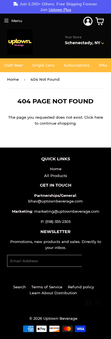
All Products (55, 175)
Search (19, 287)
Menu (16, 20)
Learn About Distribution (53, 293)
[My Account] (87, 21)
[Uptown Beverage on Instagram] (98, 303)
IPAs (103, 65)
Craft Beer (13, 65)
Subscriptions (77, 65)
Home (13, 79)
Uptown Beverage (60, 318)
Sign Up (93, 261)
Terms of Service (46, 287)
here (98, 117)
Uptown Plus (60, 9)
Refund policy (81, 287)
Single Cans (43, 65)
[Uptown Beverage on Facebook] (88, 303)
